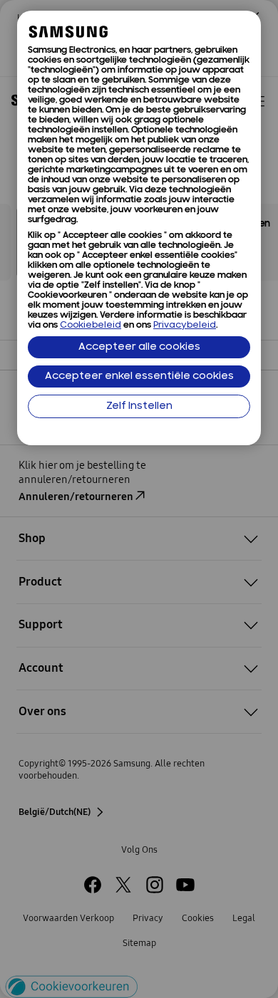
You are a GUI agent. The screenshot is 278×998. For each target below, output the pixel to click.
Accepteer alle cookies (139, 347)
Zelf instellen (139, 406)
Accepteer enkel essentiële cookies (139, 376)
